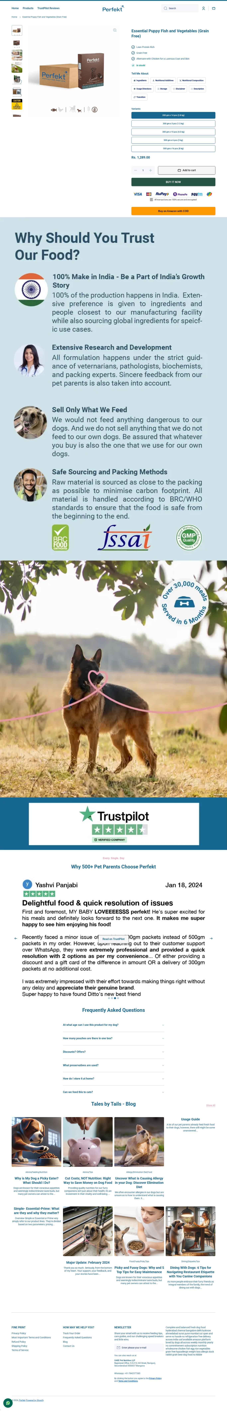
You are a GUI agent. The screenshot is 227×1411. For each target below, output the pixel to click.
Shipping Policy (19, 1346)
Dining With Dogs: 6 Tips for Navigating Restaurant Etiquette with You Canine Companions (190, 1229)
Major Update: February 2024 (88, 1219)
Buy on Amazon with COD (173, 211)
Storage (163, 89)
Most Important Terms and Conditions (31, 1337)
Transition (140, 97)
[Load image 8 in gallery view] (17, 116)
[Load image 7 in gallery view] (17, 104)
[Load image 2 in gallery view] (17, 42)
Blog (65, 1341)
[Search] (164, 8)
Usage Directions (143, 89)
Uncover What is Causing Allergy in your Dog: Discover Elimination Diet (139, 1139)
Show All (210, 1062)
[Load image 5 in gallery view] (17, 79)
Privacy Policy (19, 1333)
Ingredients (141, 80)
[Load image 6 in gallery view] (17, 92)
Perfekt (22, 1400)
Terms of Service (20, 1350)
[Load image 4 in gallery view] (17, 67)
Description (199, 89)
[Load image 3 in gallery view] (17, 55)
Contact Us (68, 1346)
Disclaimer (180, 89)
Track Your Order (71, 1333)
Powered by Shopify (35, 1400)
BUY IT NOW (173, 182)
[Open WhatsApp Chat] (8, 1403)
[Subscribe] (160, 1347)
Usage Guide (190, 1076)
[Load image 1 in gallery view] (17, 30)
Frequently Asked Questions (77, 1337)
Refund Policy (19, 1341)
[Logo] (113, 8)
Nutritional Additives (164, 80)
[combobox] (180, 8)
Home (14, 17)
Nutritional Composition (193, 80)
